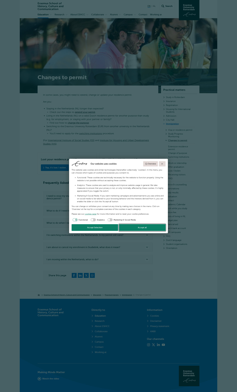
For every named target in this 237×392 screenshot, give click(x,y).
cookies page (90, 214)
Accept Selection (94, 228)
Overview (152, 164)
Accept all (142, 228)
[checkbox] (80, 219)
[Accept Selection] (162, 163)
